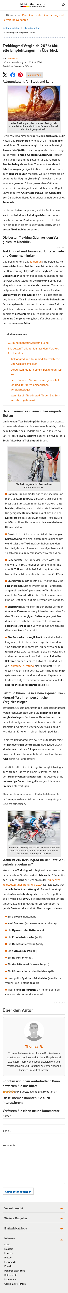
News (7, 1244)
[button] (5, 74)
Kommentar (9, 1145)
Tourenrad (36, 261)
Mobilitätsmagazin (34, 5)
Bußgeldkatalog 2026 (39, 7)
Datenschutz (10, 1275)
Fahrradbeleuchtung (22, 666)
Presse (8, 1257)
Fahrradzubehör (31, 28)
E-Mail (7, 1130)
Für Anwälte (10, 1262)
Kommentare (34, 74)
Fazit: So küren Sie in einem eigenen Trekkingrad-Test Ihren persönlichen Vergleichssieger (36, 384)
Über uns (8, 1253)
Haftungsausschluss (14, 1270)
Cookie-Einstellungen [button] (15, 1284)
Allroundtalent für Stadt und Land (28, 342)
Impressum (10, 1279)
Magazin (8, 1249)
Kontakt (8, 1266)
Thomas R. (12, 58)
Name (7, 1116)
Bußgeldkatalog (11, 28)
